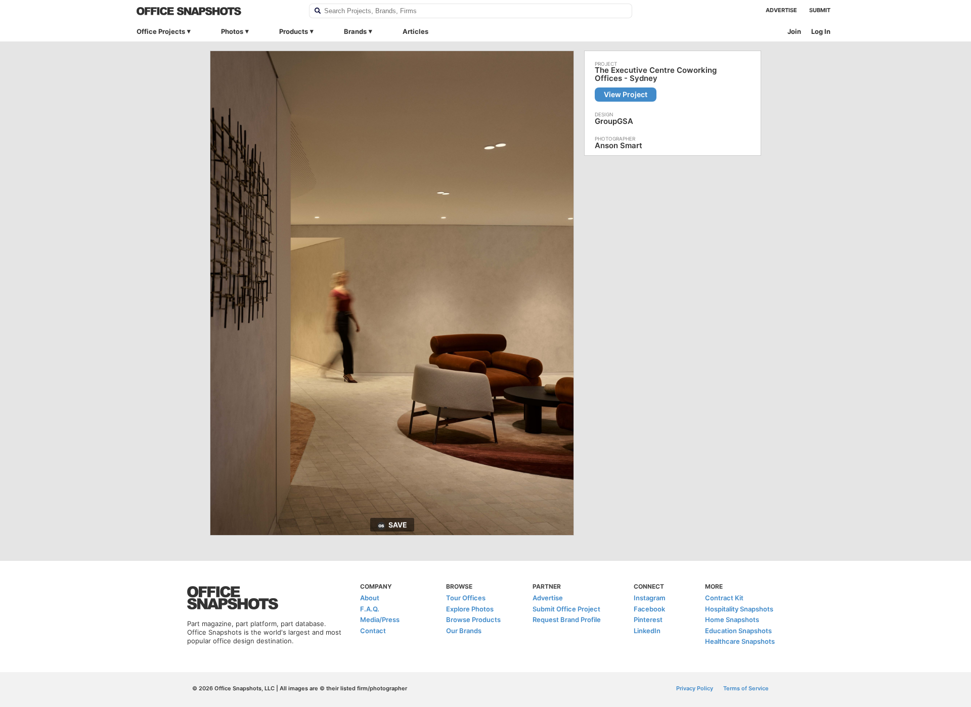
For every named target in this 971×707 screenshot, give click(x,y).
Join (794, 31)
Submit (819, 10)
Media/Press (380, 619)
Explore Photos (470, 609)
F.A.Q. (369, 609)
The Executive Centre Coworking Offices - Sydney (656, 74)
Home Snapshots (732, 619)
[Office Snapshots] (216, 11)
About (369, 598)
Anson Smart (618, 145)
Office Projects (161, 31)
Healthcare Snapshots (740, 641)
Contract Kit (724, 598)
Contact (373, 631)
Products (293, 31)
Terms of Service (746, 688)
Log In (820, 31)
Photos (232, 31)
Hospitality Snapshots (739, 609)
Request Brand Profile (567, 619)
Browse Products (473, 619)
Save (397, 524)
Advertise (781, 10)
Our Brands (463, 631)
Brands (355, 31)
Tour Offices (466, 598)
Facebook (649, 609)
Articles (415, 31)
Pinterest (648, 619)
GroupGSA (614, 121)
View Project (625, 94)
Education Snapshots (738, 631)
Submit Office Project (566, 609)
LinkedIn (647, 631)
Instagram (650, 598)
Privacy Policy (694, 688)
